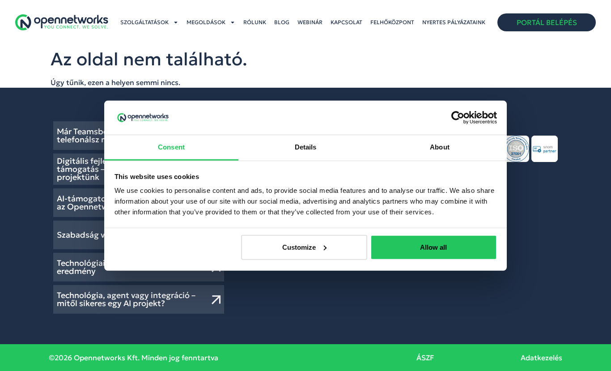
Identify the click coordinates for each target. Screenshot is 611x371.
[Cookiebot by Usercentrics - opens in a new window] (458, 117)
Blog (281, 22)
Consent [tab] (171, 147)
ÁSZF (425, 357)
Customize (299, 247)
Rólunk (254, 22)
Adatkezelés (541, 357)
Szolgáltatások (144, 22)
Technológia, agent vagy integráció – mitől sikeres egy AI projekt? (126, 299)
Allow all (433, 247)
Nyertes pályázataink (453, 22)
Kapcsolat (346, 22)
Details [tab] (306, 147)
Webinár (309, 22)
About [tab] (440, 147)
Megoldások (206, 22)
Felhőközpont (392, 22)
